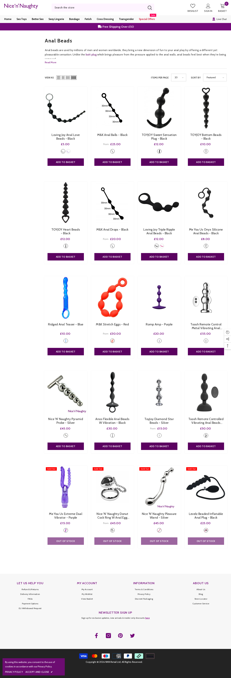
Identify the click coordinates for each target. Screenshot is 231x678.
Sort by (196, 77)
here (147, 618)
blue (66, 341)
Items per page (160, 77)
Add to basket (65, 162)
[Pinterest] (120, 635)
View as (49, 77)
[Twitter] (132, 635)
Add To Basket (112, 162)
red (112, 341)
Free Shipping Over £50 (118, 27)
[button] (58, 77)
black (63, 151)
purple (68, 151)
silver (206, 341)
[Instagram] (108, 635)
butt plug (91, 54)
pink (162, 246)
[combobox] (99, 8)
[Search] (103, 8)
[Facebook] (96, 635)
